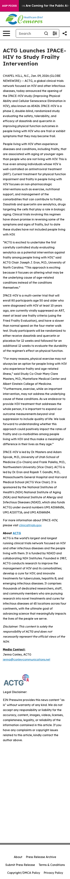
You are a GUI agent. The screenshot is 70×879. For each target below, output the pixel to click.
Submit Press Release (20, 865)
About (18, 857)
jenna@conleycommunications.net (26, 659)
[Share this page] (64, 33)
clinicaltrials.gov (30, 525)
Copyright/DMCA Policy (23, 873)
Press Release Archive (41, 857)
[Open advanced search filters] (54, 33)
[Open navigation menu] (6, 33)
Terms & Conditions (52, 865)
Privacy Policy (53, 873)
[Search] (46, 33)
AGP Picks (9, 5)
